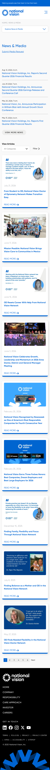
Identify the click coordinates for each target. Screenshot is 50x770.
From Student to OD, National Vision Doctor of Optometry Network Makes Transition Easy (25, 194)
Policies (15, 735)
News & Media (14, 23)
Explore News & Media (14, 29)
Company (8, 692)
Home (4, 23)
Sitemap (31, 740)
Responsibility (11, 697)
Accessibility (19, 740)
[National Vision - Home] (12, 13)
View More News (14, 132)
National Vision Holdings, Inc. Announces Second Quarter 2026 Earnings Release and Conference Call (23, 90)
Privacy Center (40, 735)
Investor (8, 707)
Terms (5, 735)
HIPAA (6, 740)
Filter (35, 148)
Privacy (25, 735)
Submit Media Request (13, 51)
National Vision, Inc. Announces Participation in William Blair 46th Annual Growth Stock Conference (24, 107)
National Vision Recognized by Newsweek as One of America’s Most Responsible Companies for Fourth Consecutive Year (24, 420)
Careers (8, 712)
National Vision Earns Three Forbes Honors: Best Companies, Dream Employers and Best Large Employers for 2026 (24, 477)
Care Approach (12, 702)
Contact (8, 8)
